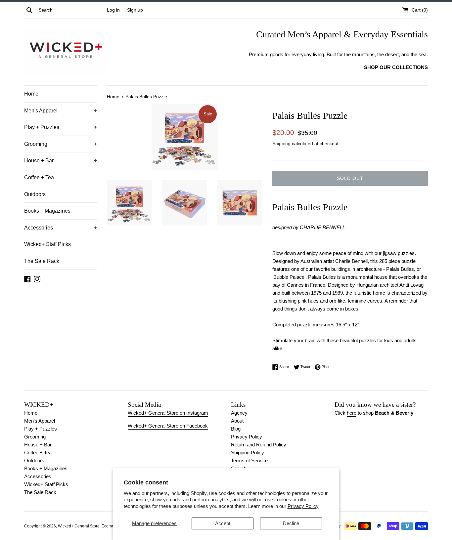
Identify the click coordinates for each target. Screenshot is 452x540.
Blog (236, 429)
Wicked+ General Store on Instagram (168, 413)
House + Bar (60, 160)
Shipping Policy (247, 452)
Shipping (281, 143)
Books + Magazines (47, 211)
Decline (291, 523)
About (237, 421)
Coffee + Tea (39, 177)
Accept (222, 523)
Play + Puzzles (60, 127)
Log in (113, 10)
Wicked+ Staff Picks (47, 244)
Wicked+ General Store (79, 526)
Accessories (60, 227)
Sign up (135, 10)
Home (31, 94)
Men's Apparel (60, 110)
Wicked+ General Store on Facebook (168, 426)
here (351, 413)
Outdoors (35, 194)
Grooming (60, 144)
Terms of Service (249, 460)
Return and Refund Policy (258, 444)
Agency (239, 413)
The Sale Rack (41, 261)
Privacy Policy (303, 506)
